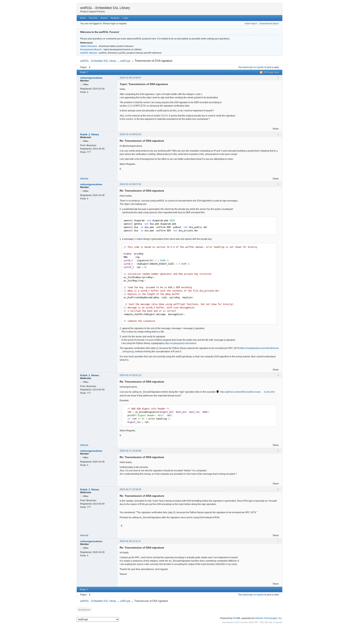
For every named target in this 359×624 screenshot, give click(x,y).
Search (104, 18)
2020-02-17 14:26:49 (130, 450)
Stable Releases (88, 46)
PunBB (236, 618)
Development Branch (91, 49)
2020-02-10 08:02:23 (130, 134)
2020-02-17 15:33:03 (130, 489)
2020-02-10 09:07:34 (130, 184)
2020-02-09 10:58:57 (130, 77)
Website (84, 178)
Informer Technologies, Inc (268, 618)
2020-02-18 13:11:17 (130, 541)
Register (115, 18)
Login (125, 18)
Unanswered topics (269, 23)
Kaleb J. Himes (89, 134)
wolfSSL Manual (88, 53)
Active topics (251, 23)
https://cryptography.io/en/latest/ (180, 343)
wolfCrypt (125, 60)
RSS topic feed (271, 72)
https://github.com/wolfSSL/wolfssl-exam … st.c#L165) (247, 392)
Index (83, 18)
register (260, 67)
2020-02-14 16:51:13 (130, 375)
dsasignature (84, 609)
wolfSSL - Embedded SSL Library (105, 8)
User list (93, 18)
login (250, 67)
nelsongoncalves (91, 77)
